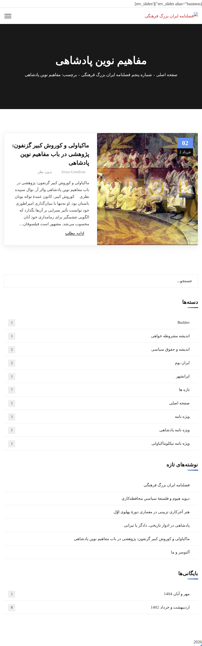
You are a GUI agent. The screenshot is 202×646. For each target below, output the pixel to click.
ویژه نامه (100, 416)
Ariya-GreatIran (73, 172)
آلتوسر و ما (180, 552)
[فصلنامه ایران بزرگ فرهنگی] (171, 15)
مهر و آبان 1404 (100, 594)
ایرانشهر (100, 376)
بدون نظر (45, 172)
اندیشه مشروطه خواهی (100, 336)
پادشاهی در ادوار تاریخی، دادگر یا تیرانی (157, 525)
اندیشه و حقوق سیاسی (100, 349)
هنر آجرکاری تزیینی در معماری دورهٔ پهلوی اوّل (152, 512)
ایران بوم (100, 363)
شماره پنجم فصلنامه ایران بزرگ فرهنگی (116, 74)
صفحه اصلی (167, 74)
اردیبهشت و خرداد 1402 (100, 607)
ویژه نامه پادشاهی (100, 430)
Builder (100, 322)
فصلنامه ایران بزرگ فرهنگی (167, 485)
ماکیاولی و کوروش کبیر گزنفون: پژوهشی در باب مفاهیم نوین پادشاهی (50, 154)
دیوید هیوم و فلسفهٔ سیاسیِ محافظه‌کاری (156, 498)
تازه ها (100, 390)
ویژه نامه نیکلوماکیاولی (100, 443)
